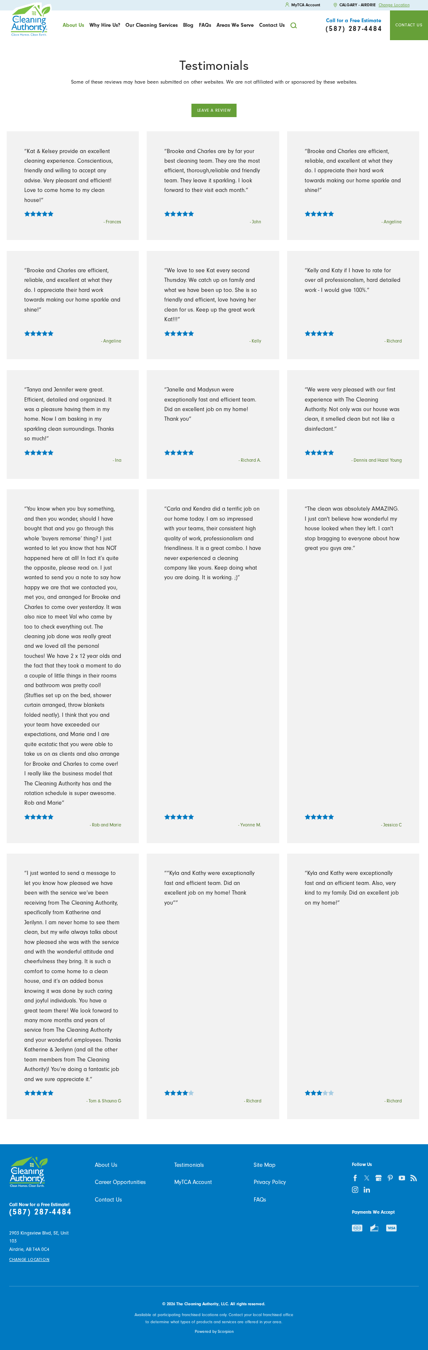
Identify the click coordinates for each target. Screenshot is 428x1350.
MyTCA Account (193, 1182)
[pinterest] (390, 1178)
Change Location (394, 5)
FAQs (205, 25)
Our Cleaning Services (151, 25)
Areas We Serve (235, 25)
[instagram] (355, 1189)
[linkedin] (367, 1189)
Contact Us (272, 25)
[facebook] (355, 1178)
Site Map (264, 1165)
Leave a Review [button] (214, 110)
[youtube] (402, 1178)
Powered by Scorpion (214, 1331)
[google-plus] (378, 1178)
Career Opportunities (120, 1182)
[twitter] (367, 1178)
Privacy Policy (270, 1182)
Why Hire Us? (104, 25)
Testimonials (189, 1165)
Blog (188, 25)
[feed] (413, 1178)
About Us (73, 25)
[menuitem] (73, 25)
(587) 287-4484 (40, 1212)
